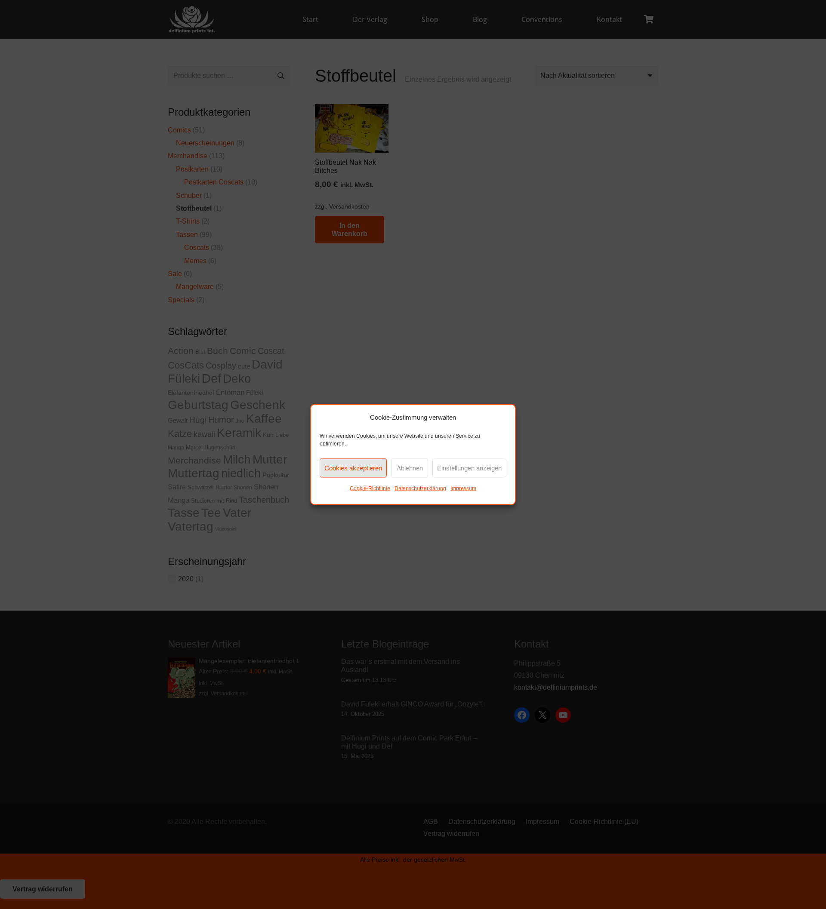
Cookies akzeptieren (353, 467)
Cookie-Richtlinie (370, 488)
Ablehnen (410, 467)
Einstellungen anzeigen (469, 467)
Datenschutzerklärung (420, 488)
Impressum (463, 488)
